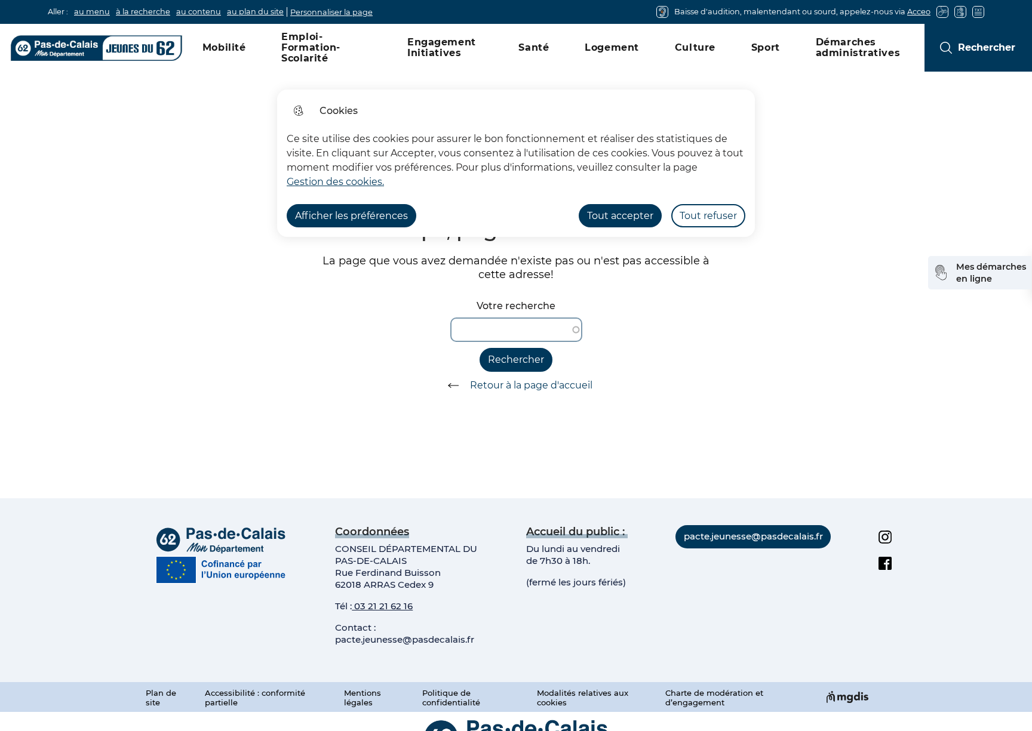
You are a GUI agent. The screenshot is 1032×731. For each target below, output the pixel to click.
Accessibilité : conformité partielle (255, 697)
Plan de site (161, 697)
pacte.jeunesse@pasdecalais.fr (404, 639)
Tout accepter (620, 215)
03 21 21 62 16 (382, 606)
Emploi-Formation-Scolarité (310, 47)
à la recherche (143, 11)
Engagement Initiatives (441, 47)
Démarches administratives (858, 47)
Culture (695, 47)
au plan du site (255, 11)
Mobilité (224, 47)
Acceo (918, 11)
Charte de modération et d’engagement (714, 697)
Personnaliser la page (331, 12)
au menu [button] (92, 11)
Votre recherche (516, 305)
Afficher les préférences (351, 215)
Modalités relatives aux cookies (582, 697)
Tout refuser (708, 215)
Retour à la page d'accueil (531, 385)
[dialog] (516, 163)
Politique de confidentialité (451, 697)
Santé (533, 47)
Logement (612, 47)
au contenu (198, 11)
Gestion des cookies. (335, 181)
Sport (765, 47)
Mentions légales (362, 697)
